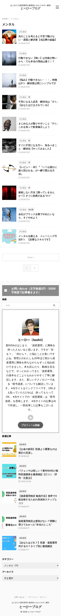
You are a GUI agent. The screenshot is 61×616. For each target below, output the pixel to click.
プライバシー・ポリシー (37, 597)
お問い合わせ (19, 597)
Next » (31, 257)
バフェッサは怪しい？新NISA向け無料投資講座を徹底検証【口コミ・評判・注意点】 (38, 474)
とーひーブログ (30, 8)
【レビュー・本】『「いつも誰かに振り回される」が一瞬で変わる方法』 (37, 170)
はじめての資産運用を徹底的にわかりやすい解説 (30, 602)
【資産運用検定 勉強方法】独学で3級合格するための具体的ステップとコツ (37, 499)
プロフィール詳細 (30, 425)
